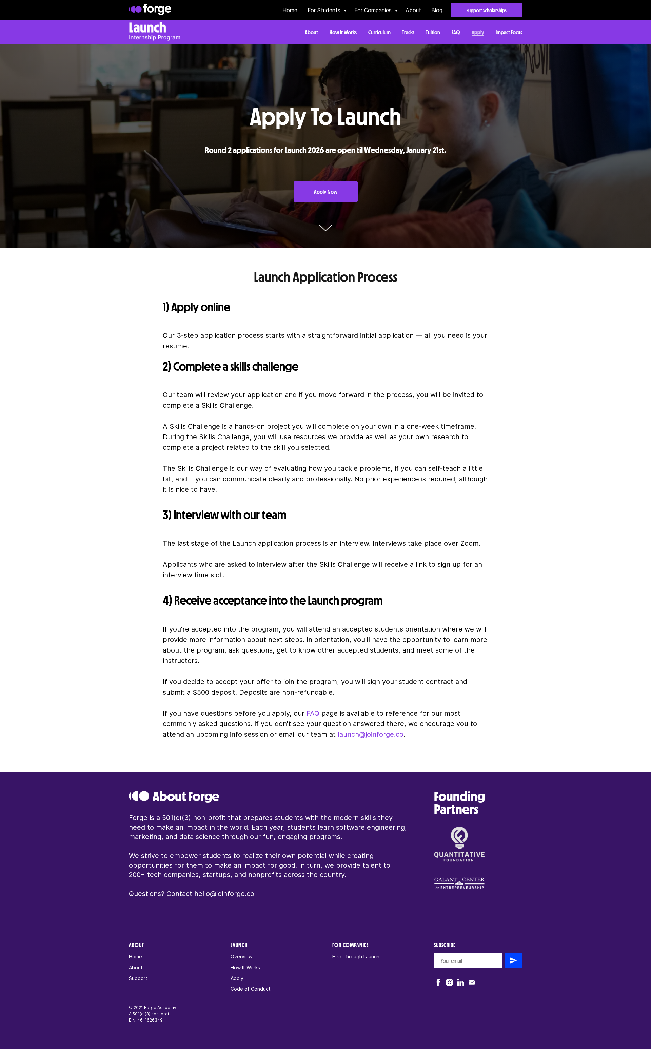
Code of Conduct (251, 989)
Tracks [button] (408, 32)
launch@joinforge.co (370, 734)
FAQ (456, 32)
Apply (478, 32)
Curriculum (379, 32)
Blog (436, 10)
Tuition (433, 32)
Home (289, 10)
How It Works (343, 32)
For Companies (373, 10)
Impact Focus (509, 32)
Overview (241, 956)
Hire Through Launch (355, 956)
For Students (325, 10)
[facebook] (438, 982)
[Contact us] (472, 982)
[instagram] (449, 982)
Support (138, 978)
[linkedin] (460, 982)
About (413, 10)
